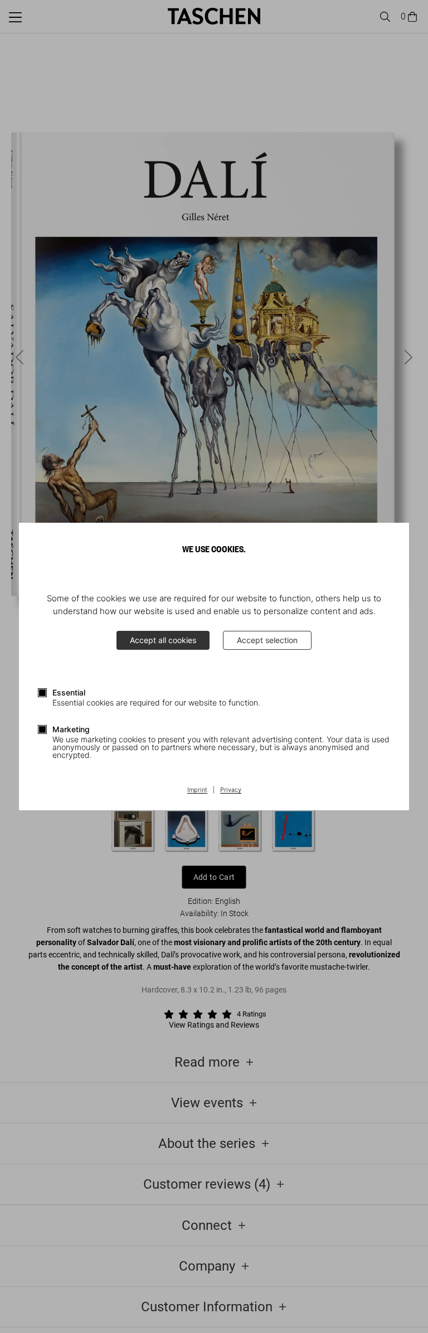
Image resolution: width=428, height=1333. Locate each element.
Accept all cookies (163, 640)
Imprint (197, 790)
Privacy (230, 790)
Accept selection (267, 640)
